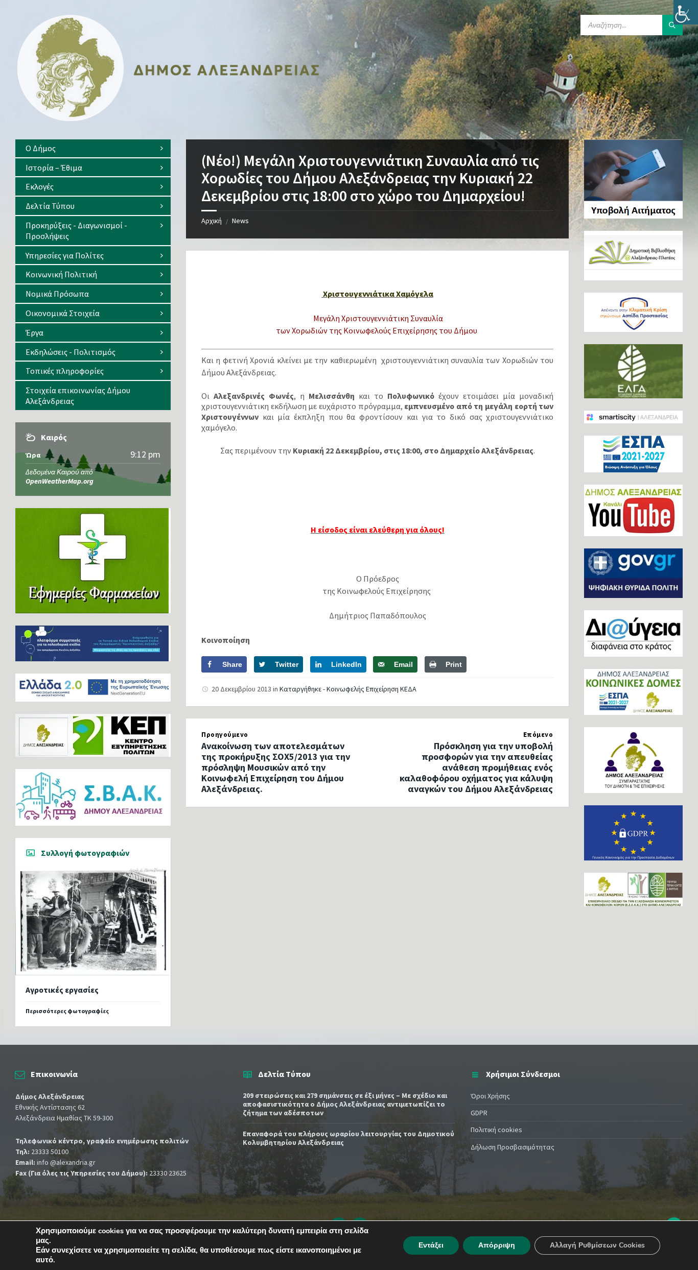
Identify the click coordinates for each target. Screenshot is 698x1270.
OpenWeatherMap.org (60, 481)
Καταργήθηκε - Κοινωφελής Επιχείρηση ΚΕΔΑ (348, 688)
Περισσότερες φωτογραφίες (67, 1011)
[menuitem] (93, 148)
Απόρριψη (496, 1245)
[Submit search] (672, 25)
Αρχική (211, 220)
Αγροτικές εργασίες (62, 990)
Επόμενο (538, 734)
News (240, 220)
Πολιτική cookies (496, 1129)
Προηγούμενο (224, 734)
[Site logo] (168, 119)
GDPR (479, 1112)
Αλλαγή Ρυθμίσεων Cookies (597, 1245)
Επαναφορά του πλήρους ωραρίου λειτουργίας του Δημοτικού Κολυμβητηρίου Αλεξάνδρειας (348, 1138)
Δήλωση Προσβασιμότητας (512, 1147)
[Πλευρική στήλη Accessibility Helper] (685, 12)
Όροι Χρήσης (490, 1095)
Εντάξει (431, 1245)
